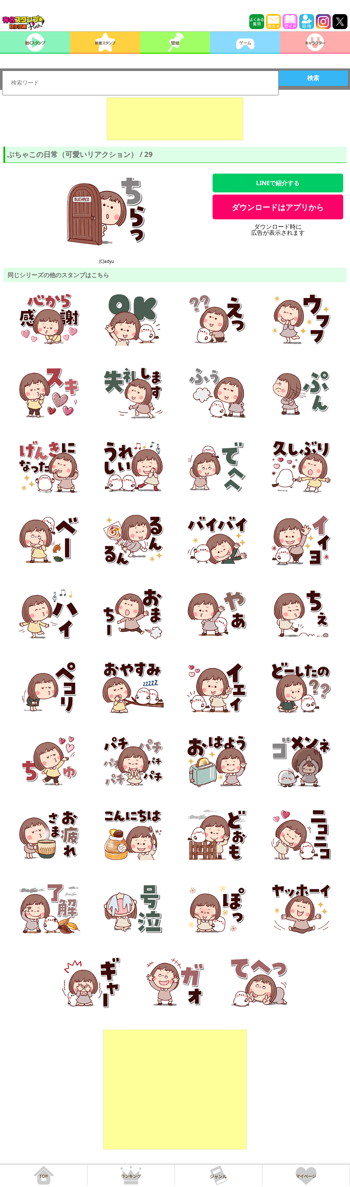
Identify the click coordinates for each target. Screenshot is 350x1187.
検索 (313, 77)
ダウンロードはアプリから (278, 207)
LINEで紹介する (278, 183)
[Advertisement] (175, 118)
